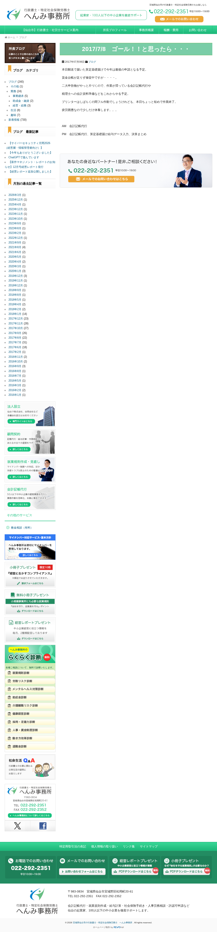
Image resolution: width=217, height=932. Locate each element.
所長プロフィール (115, 30)
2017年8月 (14, 337)
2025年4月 (14, 204)
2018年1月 (14, 314)
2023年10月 (15, 218)
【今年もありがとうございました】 (30, 152)
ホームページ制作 (101, 927)
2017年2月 (14, 352)
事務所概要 (146, 30)
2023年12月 (15, 209)
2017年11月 (15, 323)
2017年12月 (15, 318)
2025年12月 (15, 199)
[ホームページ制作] (119, 927)
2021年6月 (14, 252)
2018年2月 (14, 309)
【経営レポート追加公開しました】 (30, 171)
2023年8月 (14, 228)
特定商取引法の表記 (72, 846)
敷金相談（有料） (22, 527)
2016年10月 (15, 361)
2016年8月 (14, 371)
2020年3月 (14, 266)
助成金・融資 (21, 100)
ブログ (92, 61)
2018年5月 (14, 299)
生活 (13, 110)
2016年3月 (14, 385)
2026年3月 (14, 195)
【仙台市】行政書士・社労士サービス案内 (50, 30)
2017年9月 (14, 333)
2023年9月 (14, 223)
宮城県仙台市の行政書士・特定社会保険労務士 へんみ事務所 (103, 922)
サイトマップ (149, 846)
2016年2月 (14, 390)
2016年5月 (14, 380)
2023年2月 (14, 233)
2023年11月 (15, 213)
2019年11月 (15, 280)
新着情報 (13, 119)
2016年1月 (14, 394)
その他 (15, 86)
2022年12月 (15, 237)
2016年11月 (15, 356)
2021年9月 (14, 242)
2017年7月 (14, 342)
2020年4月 (14, 261)
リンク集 (129, 846)
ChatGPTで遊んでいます (23, 157)
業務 (13, 91)
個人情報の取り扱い (104, 846)
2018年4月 (14, 304)
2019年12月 (15, 275)
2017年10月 (15, 328)
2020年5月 (14, 256)
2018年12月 (15, 285)
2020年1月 (14, 271)
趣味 (13, 115)
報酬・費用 (171, 30)
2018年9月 (14, 290)
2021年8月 (14, 247)
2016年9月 (14, 366)
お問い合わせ (198, 30)
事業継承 (18, 96)
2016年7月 (14, 375)
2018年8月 (14, 294)
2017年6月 (14, 347)
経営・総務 (19, 105)
